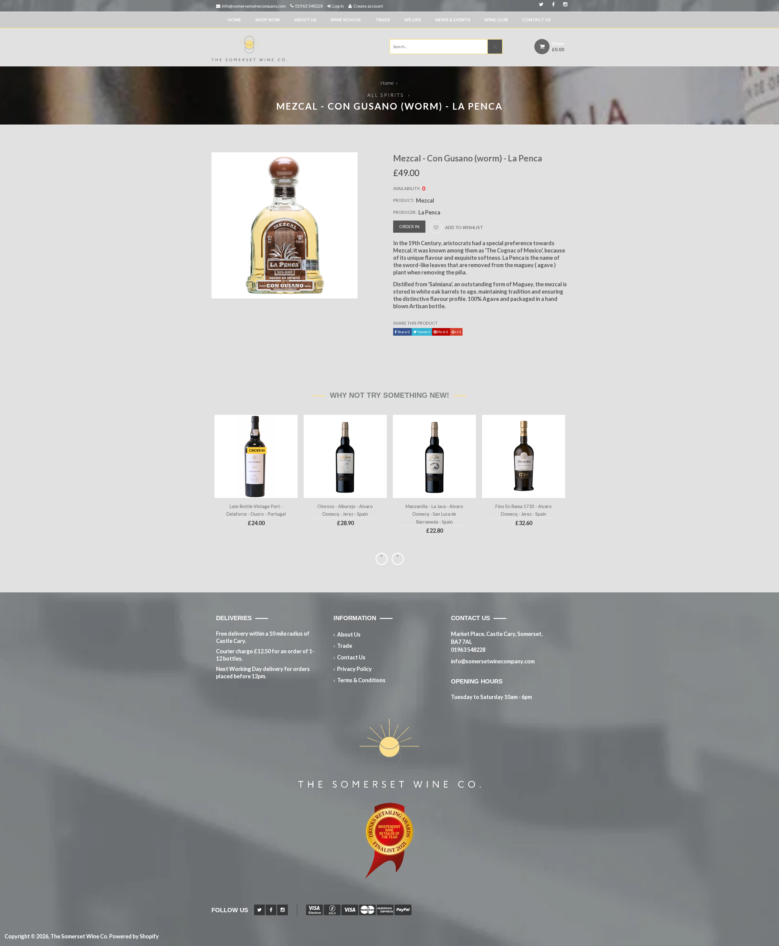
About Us (305, 19)
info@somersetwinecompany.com (254, 6)
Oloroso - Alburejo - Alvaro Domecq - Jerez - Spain (345, 510)
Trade (383, 19)
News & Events (452, 19)
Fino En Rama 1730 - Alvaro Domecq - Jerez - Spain (523, 510)
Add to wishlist (464, 227)
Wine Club (496, 19)
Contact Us (536, 19)
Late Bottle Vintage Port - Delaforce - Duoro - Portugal (256, 510)
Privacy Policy (354, 668)
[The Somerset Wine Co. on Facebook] (563, 4)
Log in (338, 6)
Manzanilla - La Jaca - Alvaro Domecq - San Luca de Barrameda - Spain (434, 513)
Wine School (345, 19)
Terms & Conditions (361, 680)
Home (234, 19)
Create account (368, 6)
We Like (412, 19)
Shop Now (267, 19)
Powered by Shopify (134, 936)
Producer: (404, 212)
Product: (403, 200)
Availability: (406, 188)
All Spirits (385, 95)
